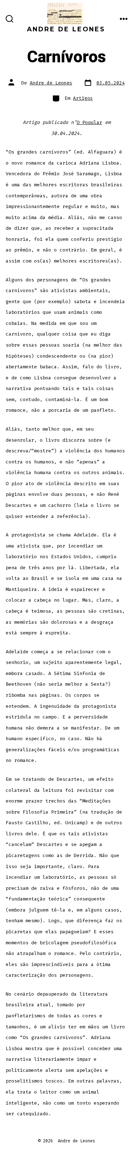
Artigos (83, 98)
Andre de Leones (51, 83)
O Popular (89, 122)
